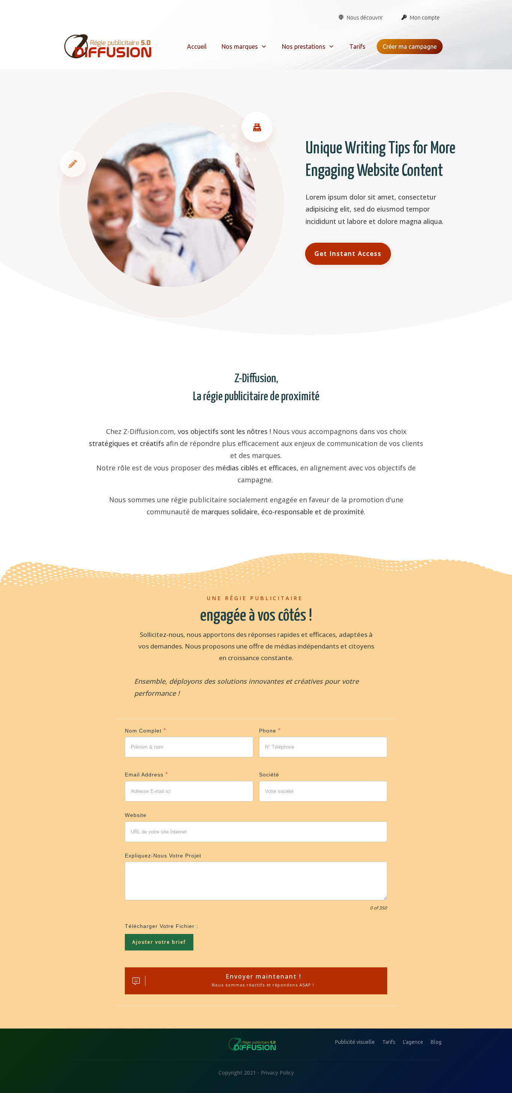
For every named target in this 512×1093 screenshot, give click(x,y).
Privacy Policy (277, 1072)
